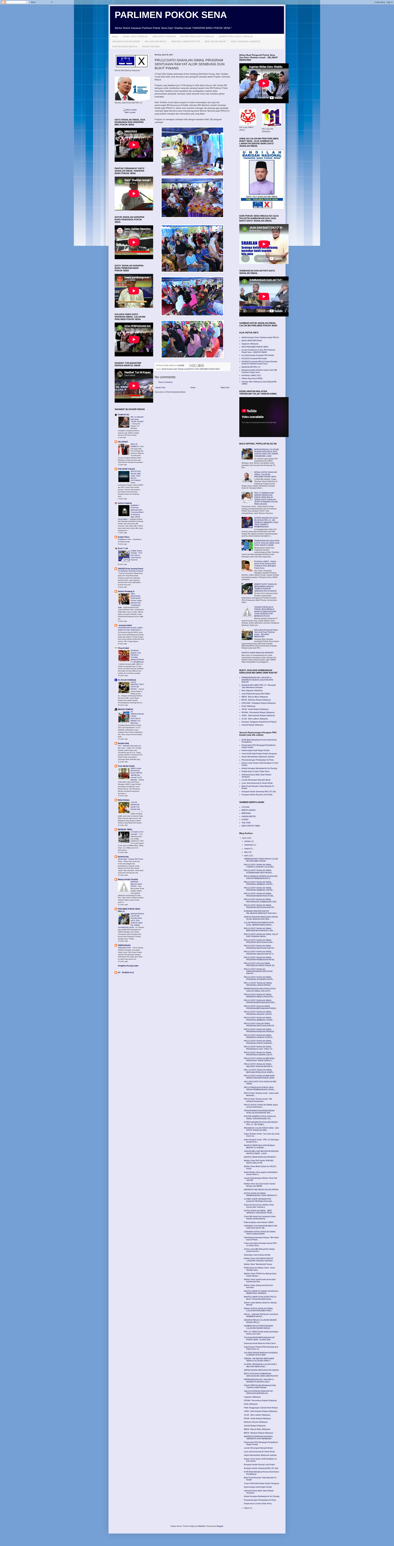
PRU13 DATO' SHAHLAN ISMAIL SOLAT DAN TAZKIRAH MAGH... (261, 935)
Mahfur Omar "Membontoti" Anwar (258, 1264)
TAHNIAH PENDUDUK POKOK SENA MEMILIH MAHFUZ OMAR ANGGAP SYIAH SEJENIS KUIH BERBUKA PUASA (265, 611)
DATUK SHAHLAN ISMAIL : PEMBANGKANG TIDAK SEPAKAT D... (261, 1194)
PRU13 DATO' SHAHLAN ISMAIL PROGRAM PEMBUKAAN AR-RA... (259, 958)
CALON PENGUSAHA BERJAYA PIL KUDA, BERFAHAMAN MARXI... (259, 924)
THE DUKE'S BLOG (126, 469)
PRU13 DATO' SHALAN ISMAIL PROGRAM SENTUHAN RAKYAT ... (260, 1024)
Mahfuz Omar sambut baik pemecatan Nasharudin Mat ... (260, 1280)
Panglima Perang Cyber (128, 966)
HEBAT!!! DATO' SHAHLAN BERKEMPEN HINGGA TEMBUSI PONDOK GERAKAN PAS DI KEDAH (265, 587)
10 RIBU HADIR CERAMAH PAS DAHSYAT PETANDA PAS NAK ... (259, 1200)
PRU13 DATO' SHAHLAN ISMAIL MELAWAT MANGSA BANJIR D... (259, 1065)
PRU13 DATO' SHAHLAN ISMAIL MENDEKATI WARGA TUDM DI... (259, 1036)
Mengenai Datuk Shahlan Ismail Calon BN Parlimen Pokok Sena (259, 371)
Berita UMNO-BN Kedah (252, 340)
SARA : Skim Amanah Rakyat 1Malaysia (258, 715)
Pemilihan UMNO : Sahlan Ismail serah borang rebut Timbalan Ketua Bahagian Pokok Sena (265, 564)
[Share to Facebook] (199, 365)
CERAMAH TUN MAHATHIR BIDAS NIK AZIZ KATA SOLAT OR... (260, 1227)
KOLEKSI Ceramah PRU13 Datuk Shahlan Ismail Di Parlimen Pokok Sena (259, 363)
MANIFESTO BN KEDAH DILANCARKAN (261, 1190)
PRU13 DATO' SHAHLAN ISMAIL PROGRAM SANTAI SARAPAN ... (259, 1042)
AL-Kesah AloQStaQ (127, 680)
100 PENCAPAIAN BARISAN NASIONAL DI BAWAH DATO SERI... (261, 1354)
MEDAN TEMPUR (125, 709)
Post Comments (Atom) (175, 392)
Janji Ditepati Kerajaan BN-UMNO (256, 694)
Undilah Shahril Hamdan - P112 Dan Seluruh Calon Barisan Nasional (136, 555)
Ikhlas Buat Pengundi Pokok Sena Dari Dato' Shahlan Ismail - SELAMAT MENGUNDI (266, 633)
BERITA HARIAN (248, 810)
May (246, 852)
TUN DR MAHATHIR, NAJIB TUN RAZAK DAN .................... (135, 806)
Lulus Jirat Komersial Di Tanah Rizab (257, 783)
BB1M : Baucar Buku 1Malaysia (255, 697)
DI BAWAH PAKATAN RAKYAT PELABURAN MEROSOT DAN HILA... (261, 912)
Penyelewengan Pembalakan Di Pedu (258, 760)
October (247, 841)
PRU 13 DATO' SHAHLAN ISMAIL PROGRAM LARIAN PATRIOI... (258, 984)
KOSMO (245, 819)
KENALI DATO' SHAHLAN (135, 36)
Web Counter (130, 112)
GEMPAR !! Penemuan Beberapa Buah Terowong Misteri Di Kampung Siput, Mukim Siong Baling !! (130, 512)
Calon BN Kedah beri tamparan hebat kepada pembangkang (259, 1217)
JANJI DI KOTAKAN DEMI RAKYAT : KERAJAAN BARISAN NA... (259, 1392)
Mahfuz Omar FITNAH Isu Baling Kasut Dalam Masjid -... (260, 1275)
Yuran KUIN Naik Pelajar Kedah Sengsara (259, 754)
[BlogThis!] (193, 365)
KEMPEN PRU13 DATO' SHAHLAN (236, 36)
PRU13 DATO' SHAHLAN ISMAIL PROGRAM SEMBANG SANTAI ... (259, 883)
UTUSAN (245, 807)
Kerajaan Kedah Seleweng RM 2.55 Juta (259, 792)
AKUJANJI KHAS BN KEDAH (126, 41)
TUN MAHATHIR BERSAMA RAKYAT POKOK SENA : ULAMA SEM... (259, 1338)
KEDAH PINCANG (151, 46)
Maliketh (201, 1526)
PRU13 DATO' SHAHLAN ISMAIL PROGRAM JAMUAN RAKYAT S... (259, 953)
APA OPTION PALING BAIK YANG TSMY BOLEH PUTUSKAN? (136, 475)
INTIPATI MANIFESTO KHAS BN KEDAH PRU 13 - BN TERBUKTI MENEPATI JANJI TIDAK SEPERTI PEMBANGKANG (266, 522)
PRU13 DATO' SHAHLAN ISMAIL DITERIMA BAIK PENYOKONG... (258, 871)
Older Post (225, 387)
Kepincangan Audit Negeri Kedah (256, 750)
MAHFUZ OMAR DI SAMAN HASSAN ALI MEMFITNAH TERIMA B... (261, 1292)
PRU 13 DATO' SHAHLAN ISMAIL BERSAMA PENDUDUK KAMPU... (259, 1071)
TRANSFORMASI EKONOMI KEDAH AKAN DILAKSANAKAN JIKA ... (259, 1112)
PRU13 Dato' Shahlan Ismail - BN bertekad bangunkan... (258, 1100)
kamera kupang (125, 503)
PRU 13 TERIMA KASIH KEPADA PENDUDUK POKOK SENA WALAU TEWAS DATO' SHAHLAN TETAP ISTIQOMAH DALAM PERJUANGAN (265, 498)
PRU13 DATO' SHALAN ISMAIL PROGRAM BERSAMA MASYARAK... (260, 1007)
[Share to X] (196, 365)
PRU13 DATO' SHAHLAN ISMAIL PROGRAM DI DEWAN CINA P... (258, 1054)
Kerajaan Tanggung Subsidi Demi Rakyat (259, 722)
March (247, 1508)
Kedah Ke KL (123, 415)
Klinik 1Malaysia (248, 706)
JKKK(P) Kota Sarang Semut (130, 569)
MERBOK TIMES (125, 829)
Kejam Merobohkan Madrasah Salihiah (258, 757)
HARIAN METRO (249, 816)
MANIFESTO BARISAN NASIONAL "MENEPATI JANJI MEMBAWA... (258, 1437)
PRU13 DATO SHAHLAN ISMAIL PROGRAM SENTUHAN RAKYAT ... (260, 947)
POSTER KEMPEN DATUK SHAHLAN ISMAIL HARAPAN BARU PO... (260, 1117)
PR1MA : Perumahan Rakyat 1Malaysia (258, 712)
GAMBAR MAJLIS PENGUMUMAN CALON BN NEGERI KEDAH (258, 1327)
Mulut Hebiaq (123, 800)
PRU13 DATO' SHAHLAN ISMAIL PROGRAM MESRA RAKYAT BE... (259, 895)
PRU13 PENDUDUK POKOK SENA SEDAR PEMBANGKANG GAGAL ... (260, 1088)
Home (115, 36)
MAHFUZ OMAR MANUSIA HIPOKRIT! (258, 653)
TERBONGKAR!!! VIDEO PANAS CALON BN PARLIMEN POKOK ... (261, 860)
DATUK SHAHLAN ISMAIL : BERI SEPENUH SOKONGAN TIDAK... (259, 1212)
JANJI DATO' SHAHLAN (164, 36)
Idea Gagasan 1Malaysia (252, 690)
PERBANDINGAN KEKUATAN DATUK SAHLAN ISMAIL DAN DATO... (260, 990)
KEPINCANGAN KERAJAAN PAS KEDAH (261, 1370)
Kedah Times (123, 537)
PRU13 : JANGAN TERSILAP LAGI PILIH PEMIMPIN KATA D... (261, 1315)
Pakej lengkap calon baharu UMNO (259, 1222)
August (247, 849)
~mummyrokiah (125, 625)
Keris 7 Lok (123, 548)
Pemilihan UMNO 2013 (251, 375)
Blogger (220, 1526)
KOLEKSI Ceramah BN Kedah (254, 358)
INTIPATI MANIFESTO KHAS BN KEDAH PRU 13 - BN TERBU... (261, 1123)
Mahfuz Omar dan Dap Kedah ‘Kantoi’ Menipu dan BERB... (260, 1185)
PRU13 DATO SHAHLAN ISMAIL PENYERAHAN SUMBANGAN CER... (260, 900)
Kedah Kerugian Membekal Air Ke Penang (259, 768)
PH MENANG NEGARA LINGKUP (130, 571)
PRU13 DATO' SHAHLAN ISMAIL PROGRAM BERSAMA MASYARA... (260, 1001)
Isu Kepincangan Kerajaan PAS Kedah (258, 355)
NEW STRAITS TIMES (251, 826)
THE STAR (246, 823)
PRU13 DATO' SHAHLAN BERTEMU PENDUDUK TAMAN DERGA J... (259, 1059)
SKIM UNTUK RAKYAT (215, 41)
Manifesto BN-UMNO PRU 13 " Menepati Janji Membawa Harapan (259, 686)
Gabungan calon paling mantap (257, 1255)
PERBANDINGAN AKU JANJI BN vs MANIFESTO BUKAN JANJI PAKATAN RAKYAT (257, 680)
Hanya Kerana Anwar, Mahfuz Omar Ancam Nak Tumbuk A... (259, 1206)
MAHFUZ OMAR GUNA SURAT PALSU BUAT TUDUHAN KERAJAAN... (260, 1298)
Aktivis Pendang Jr (126, 591)
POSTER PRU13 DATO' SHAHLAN (197, 36)
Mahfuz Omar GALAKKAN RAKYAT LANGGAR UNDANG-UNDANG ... (259, 1259)
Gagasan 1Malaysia (250, 344)
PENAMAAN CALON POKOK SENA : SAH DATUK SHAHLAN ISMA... (261, 1129)
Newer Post (160, 387)
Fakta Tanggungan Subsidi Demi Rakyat (261, 1408)
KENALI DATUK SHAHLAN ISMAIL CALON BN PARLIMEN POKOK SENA (265, 474)
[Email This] (190, 365)
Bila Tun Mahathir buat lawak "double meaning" (137, 419)
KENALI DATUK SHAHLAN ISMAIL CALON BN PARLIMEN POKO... (258, 1309)
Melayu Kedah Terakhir (128, 879)
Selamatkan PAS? (125, 948)
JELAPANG (123, 442)
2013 (244, 838)
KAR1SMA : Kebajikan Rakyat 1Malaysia (259, 703)
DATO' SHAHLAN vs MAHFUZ (245, 41)
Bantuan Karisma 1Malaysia (255, 1422)
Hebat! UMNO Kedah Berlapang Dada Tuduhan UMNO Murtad (260, 1386)
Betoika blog (123, 743)
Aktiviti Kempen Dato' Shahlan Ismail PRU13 (178, 369)
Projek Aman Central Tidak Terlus (255, 771)
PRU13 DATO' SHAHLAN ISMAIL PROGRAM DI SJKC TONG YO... (258, 1048)
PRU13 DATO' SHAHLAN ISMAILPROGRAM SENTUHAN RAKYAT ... (258, 971)
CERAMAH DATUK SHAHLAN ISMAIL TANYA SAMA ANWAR (260, 1233)
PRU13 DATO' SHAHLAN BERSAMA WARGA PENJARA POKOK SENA (259, 1077)
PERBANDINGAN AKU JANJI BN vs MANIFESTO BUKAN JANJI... (259, 1380)
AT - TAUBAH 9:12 (126, 972)
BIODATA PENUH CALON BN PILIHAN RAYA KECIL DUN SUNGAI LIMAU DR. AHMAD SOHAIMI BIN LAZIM (131, 920)
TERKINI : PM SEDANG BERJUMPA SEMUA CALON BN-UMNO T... (259, 1360)
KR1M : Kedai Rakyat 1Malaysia (255, 709)
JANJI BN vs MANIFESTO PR (185, 41)
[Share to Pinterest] (202, 365)
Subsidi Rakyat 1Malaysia (252, 725)
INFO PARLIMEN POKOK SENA (207, 369)
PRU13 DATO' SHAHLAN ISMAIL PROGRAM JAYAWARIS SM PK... (259, 978)
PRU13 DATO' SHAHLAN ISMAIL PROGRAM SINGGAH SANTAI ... (258, 1013)
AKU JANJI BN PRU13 (155, 41)
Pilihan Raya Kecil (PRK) (252, 378)
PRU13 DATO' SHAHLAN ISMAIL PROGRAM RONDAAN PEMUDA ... (260, 1030)
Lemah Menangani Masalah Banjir (256, 780)
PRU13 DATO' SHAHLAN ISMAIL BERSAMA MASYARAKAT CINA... (259, 929)
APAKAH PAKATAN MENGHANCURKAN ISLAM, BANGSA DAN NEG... (261, 918)
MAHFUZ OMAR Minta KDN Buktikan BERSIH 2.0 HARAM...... (259, 1146)
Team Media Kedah (126, 766)
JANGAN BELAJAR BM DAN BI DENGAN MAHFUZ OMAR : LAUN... (261, 1152)
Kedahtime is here (125, 539)
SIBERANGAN (124, 945)
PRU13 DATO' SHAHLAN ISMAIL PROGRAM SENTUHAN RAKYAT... (259, 906)
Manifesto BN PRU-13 (251, 367)
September (249, 845)
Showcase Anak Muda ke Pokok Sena (260, 1343)
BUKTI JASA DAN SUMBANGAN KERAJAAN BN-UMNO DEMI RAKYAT (261, 1375)
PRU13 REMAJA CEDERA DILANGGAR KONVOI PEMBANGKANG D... (260, 877)
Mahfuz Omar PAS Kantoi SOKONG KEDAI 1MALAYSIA (258, 1162)
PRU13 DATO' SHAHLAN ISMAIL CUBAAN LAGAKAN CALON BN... (259, 866)
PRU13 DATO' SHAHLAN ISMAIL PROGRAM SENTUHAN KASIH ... (259, 941)
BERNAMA (246, 813)
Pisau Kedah (123, 648)
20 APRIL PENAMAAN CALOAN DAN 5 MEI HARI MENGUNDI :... (260, 1365)
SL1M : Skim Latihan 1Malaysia (255, 719)
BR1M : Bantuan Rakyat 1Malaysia (256, 700)
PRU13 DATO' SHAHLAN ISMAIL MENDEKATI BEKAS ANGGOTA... (259, 995)
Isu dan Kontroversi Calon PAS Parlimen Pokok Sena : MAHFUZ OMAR (258, 351)
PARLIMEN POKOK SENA (171, 15)
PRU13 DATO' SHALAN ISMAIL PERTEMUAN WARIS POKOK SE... (260, 964)
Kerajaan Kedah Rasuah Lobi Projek (257, 795)
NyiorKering (123, 857)
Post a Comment (165, 382)
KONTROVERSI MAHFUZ (125, 46)
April (246, 856)
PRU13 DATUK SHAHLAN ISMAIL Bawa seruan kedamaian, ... (261, 1106)
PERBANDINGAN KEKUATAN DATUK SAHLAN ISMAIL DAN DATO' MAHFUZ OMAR (266, 543)
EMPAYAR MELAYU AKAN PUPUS (136, 884)
